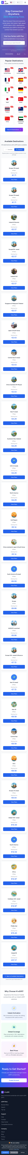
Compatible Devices (7, 1124)
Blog (2, 1134)
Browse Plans (5, 1104)
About (3, 1132)
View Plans (14, 179)
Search (3, 1107)
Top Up (3, 1109)
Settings (23, 1152)
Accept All (5, 1152)
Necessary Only (14, 1152)
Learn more (16, 1149)
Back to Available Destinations (15, 976)
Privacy (3, 1136)
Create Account (14, 1080)
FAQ (2, 1117)
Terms (3, 1139)
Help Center (4, 1122)
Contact (3, 1119)
